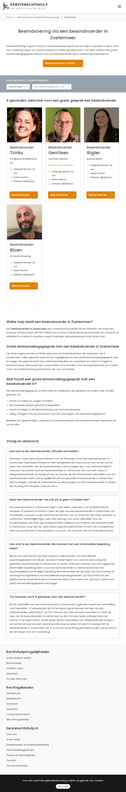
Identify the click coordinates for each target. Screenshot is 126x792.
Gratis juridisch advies (18, 658)
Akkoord (63, 786)
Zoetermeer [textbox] (15, 86)
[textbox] (50, 86)
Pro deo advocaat (16, 678)
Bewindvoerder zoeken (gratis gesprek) (38, 17)
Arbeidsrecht (13, 698)
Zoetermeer (70, 17)
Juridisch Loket (14, 668)
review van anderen (60, 165)
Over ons (11, 734)
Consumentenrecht (17, 714)
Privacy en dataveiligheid (20, 755)
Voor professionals (16, 765)
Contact (11, 760)
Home (9, 17)
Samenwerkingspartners (20, 750)
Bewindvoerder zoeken (60, 63)
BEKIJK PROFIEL (21, 195)
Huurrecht (12, 709)
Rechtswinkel (13, 663)
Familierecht (13, 693)
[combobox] (18, 86)
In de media (13, 739)
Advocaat (12, 673)
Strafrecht (12, 703)
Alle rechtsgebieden (17, 719)
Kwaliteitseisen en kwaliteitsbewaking (27, 744)
